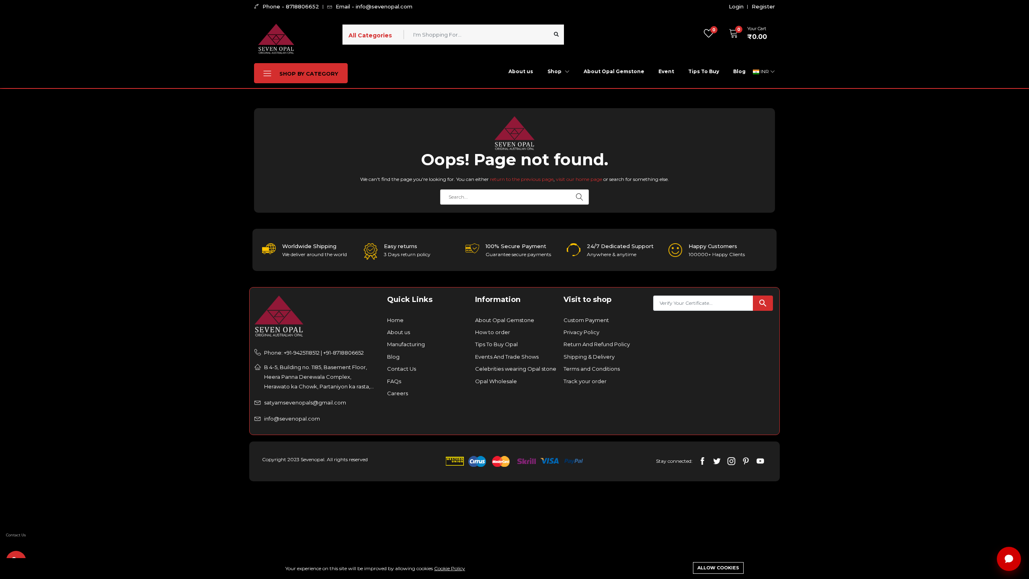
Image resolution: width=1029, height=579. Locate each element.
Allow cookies (718, 568)
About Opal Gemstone (614, 71)
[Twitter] (717, 460)
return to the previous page (521, 179)
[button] (745, 33)
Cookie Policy (449, 568)
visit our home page (579, 179)
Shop (555, 71)
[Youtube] (760, 460)
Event (666, 71)
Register (763, 6)
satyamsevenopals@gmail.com (305, 402)
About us (520, 71)
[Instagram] (731, 460)
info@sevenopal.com (292, 418)
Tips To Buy (703, 71)
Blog (739, 71)
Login (736, 6)
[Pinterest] (745, 460)
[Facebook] (702, 460)
